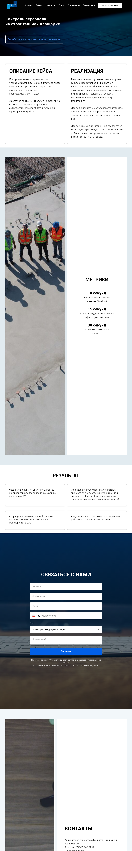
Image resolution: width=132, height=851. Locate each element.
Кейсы (38, 5)
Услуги (28, 5)
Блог (61, 5)
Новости (50, 5)
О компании (74, 5)
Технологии (89, 5)
